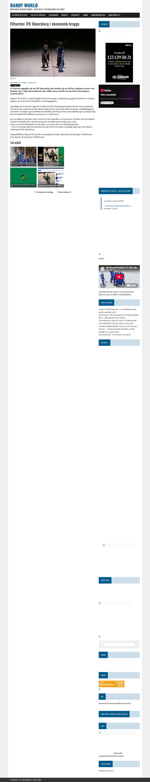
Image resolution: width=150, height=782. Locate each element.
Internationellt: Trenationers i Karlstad (115, 334)
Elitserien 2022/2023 (19, 15)
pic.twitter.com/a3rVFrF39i (114, 201)
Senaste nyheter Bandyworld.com (49, 185)
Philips (101, 258)
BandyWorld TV (114, 15)
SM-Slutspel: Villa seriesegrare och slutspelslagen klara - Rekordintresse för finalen (23, 163)
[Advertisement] (119, 128)
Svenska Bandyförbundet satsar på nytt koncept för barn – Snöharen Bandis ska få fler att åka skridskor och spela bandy (118, 329)
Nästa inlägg (63, 192)
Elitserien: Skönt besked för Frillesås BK (23, 185)
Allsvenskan (53, 15)
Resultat (64, 15)
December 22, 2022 (111, 208)
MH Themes (38, 780)
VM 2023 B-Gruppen (38, 15)
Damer (85, 15)
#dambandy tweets (106, 770)
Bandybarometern (98, 15)
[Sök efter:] (118, 644)
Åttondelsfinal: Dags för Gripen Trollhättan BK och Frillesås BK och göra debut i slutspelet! (50, 163)
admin (24, 83)
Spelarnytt (75, 15)
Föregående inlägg (45, 192)
